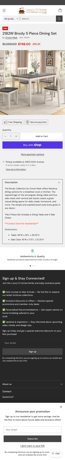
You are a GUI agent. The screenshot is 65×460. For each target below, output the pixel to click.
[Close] (61, 407)
